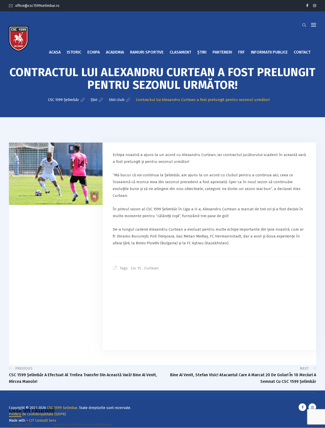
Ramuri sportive (147, 52)
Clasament (180, 52)
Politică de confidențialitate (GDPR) (37, 414)
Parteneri (222, 52)
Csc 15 (136, 268)
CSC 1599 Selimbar (62, 408)
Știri (201, 52)
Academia (115, 52)
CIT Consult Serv (42, 420)
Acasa (55, 52)
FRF (241, 52)
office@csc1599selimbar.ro (37, 6)
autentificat (42, 424)
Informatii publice (269, 52)
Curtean (151, 268)
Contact (302, 52)
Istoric (74, 52)
